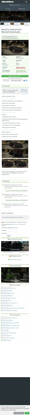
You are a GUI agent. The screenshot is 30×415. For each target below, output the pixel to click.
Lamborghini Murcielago (7, 290)
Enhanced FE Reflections (7, 295)
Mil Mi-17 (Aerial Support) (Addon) (9, 310)
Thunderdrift (5, 58)
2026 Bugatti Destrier (7, 340)
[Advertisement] (15, 360)
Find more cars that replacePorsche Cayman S (23, 91)
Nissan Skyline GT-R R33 (7, 305)
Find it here (15, 227)
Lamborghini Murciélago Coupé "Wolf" (10, 322)
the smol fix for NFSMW (7, 320)
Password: (4, 233)
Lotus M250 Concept (6, 335)
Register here (14, 224)
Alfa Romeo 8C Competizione (8, 337)
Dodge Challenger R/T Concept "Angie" (11, 325)
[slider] (21, 71)
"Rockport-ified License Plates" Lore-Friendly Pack (13, 308)
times (4, 68)
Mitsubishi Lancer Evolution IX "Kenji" (10, 327)
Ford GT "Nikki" (5, 330)
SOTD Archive (22, 252)
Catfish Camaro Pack (6, 300)
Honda (17, 65)
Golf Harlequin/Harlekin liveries (9, 288)
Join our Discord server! (16, 259)
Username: (4, 230)
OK (27, 413)
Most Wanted (5, 65)
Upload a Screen (8, 252)
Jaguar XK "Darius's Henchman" (9, 332)
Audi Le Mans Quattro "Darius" (9, 298)
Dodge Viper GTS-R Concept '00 (9, 303)
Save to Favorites (21, 67)
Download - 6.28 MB (16, 76)
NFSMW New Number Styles (8, 293)
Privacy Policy (18, 413)
